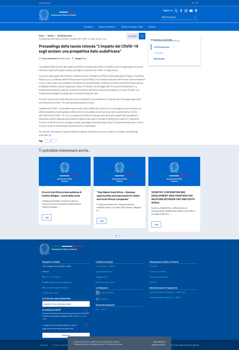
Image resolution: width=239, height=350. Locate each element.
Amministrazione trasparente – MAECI (165, 297)
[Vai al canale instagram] (185, 10)
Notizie (51, 35)
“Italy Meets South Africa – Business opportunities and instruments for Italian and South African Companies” (118, 195)
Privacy (80, 316)
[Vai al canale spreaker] (195, 10)
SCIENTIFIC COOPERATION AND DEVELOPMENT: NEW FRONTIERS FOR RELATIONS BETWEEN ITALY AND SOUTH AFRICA (173, 197)
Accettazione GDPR (51, 310)
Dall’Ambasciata (64, 35)
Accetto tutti (158, 345)
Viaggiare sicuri (102, 276)
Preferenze (159, 342)
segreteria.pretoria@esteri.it (60, 282)
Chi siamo (153, 266)
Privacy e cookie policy (61, 345)
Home (41, 35)
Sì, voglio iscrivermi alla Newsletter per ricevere (59, 325)
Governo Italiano (45, 3)
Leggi (48, 217)
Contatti (152, 282)
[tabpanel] (65, 195)
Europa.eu (103, 298)
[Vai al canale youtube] (190, 10)
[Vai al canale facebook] (180, 10)
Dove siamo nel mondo (105, 282)
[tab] (116, 235)
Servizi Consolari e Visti (158, 276)
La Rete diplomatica (104, 271)
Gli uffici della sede (50, 292)
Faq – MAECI (101, 309)
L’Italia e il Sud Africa (157, 271)
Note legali (44, 345)
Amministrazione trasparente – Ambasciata (167, 292)
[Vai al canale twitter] (175, 10)
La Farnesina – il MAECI (105, 266)
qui (49, 135)
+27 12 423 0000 (52, 276)
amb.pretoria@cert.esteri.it (58, 287)
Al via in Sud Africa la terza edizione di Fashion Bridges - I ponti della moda (62, 194)
